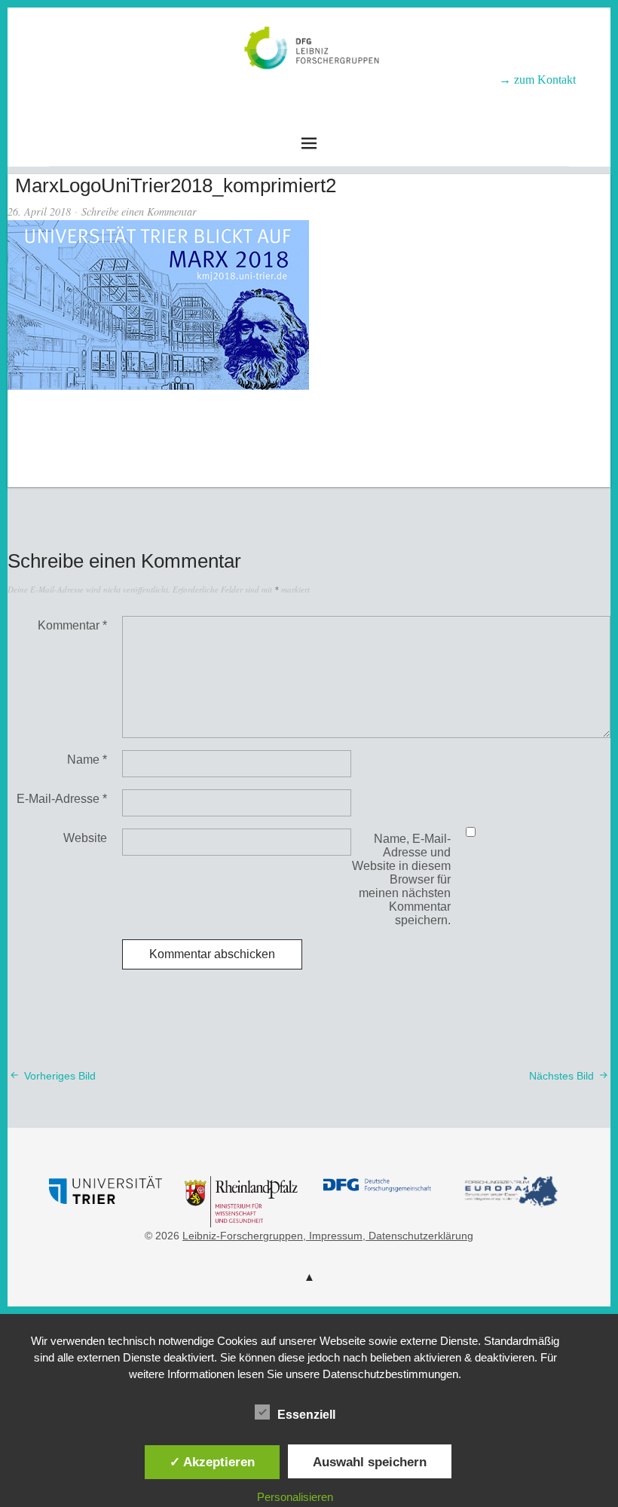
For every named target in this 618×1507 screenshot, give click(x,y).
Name (87, 759)
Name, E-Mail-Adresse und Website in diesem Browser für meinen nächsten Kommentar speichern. (401, 879)
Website (85, 838)
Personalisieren (295, 1496)
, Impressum (333, 1236)
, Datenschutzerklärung (418, 1236)
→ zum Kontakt (537, 79)
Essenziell (306, 1414)
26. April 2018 (39, 211)
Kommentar (72, 625)
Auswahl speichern (370, 1462)
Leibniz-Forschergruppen (309, 91)
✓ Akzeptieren (212, 1462)
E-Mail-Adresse (62, 798)
